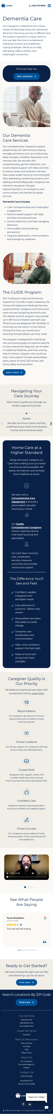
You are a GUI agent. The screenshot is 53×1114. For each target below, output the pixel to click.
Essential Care (26, 1020)
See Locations (24, 76)
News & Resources (26, 1039)
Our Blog (26, 1046)
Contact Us (26, 1072)
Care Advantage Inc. (26, 1064)
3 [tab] (32, 887)
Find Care (24, 982)
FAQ (26, 1049)
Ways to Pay (26, 1053)
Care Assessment (26, 1026)
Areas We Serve (26, 1030)
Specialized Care (26, 1023)
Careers (26, 1068)
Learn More (12, 372)
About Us (26, 1057)
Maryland (26, 1035)
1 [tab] (25, 887)
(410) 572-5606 (38, 5)
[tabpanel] (26, 868)
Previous (2, 422)
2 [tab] (28, 887)
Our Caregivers (26, 1061)
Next (51, 422)
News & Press (26, 1043)
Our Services (26, 1015)
